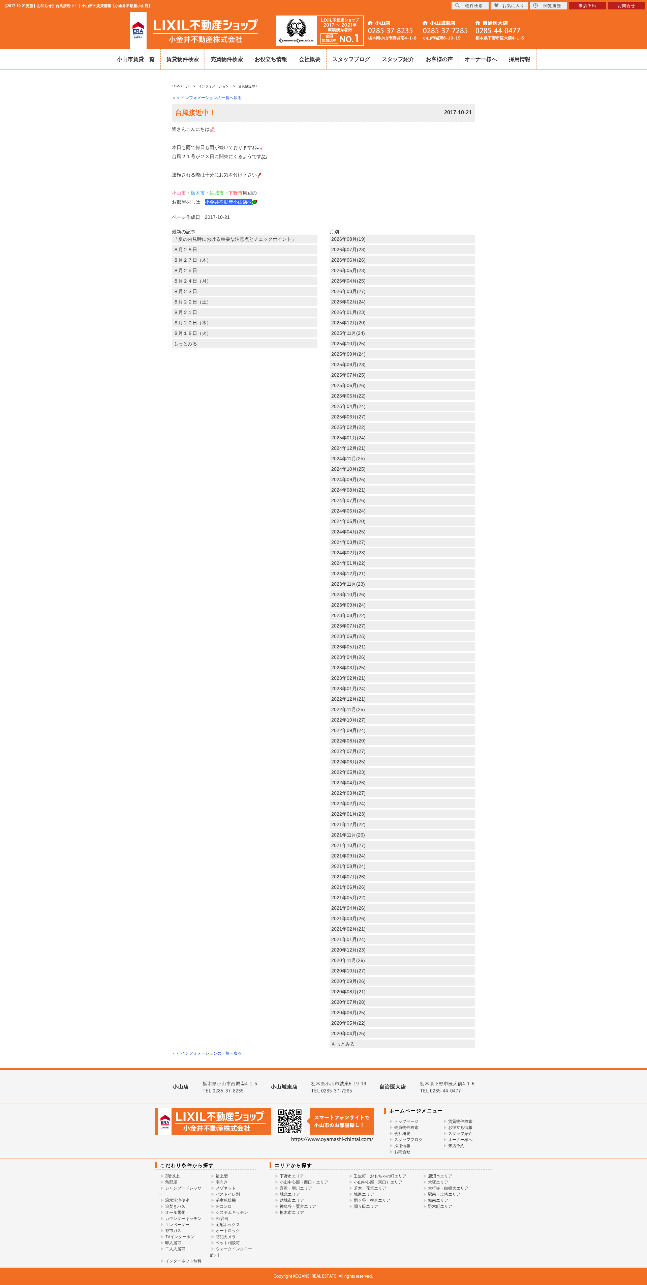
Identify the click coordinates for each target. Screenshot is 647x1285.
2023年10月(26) (348, 594)
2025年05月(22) (348, 396)
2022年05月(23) (348, 772)
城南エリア (438, 1200)
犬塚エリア (438, 1182)
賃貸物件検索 (182, 59)
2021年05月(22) (348, 897)
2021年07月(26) (348, 876)
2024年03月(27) (348, 542)
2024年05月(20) (348, 521)
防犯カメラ (226, 1236)
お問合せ (402, 1151)
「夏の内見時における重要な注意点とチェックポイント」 (235, 239)
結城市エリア (292, 1200)
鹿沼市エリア (440, 1176)
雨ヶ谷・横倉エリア (372, 1200)
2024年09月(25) (348, 479)
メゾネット (226, 1188)
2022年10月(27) (348, 720)
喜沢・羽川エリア (296, 1188)
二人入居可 (175, 1249)
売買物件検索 (227, 59)
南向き (222, 1182)
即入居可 (173, 1242)
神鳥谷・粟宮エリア (298, 1206)
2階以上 (172, 1176)
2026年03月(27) (348, 291)
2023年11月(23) (348, 584)
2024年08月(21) (348, 490)
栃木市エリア (292, 1212)
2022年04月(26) (348, 782)
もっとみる (185, 343)
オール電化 (175, 1212)
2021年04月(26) (348, 908)
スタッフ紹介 (398, 59)
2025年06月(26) (348, 385)
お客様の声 (439, 59)
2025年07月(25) (348, 375)
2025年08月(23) (348, 364)
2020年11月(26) (348, 960)
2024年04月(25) (348, 531)
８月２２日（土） (192, 301)
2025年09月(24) (348, 354)
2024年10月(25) (348, 469)
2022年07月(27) (348, 751)
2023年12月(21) (348, 573)
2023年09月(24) (348, 605)
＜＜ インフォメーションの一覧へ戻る (207, 97)
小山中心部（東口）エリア (378, 1182)
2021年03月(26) (348, 918)
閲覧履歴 (552, 5)
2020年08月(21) (348, 991)
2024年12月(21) (348, 448)
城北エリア (290, 1194)
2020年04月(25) (348, 1033)
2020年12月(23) (348, 950)
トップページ (406, 1121)
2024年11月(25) (348, 458)
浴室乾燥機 (226, 1200)
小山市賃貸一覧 (136, 59)
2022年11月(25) (348, 709)
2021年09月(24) (348, 855)
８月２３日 (185, 291)
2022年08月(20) (348, 740)
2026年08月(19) (348, 239)
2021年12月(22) (348, 824)
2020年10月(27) (348, 970)
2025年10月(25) (348, 343)
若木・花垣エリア (370, 1188)
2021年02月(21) (348, 929)
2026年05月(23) (348, 270)
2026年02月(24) (348, 301)
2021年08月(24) (348, 866)
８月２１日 (185, 312)
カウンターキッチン (183, 1218)
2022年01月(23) (348, 814)
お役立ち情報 (271, 59)
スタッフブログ (351, 59)
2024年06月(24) (348, 511)
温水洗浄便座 (177, 1200)
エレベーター (177, 1224)
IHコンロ (224, 1206)
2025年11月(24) (348, 333)
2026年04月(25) (348, 281)
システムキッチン (232, 1212)
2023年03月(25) (348, 667)
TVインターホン (179, 1236)
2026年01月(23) (348, 312)
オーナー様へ (481, 59)
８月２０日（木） (192, 322)
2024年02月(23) (348, 552)
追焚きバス (175, 1206)
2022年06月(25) (348, 761)
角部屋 (171, 1182)
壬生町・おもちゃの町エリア (380, 1176)
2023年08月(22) (348, 615)
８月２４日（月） (192, 281)
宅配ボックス (228, 1224)
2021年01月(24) (348, 939)
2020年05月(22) (348, 1023)
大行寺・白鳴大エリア (448, 1188)
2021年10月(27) (348, 845)
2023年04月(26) (348, 657)
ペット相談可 (228, 1242)
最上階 (222, 1176)
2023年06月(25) (348, 636)
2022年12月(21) (348, 699)
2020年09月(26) (348, 981)
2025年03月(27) (348, 416)
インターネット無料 (183, 1261)
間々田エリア (366, 1206)
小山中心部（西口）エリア (304, 1182)
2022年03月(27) (348, 793)
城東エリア (364, 1194)
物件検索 (474, 5)
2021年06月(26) (348, 887)
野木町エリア (440, 1206)
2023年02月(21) (348, 678)
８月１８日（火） (192, 333)
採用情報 (519, 59)
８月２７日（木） (192, 260)
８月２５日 (185, 270)
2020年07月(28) (348, 1002)
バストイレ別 (228, 1194)
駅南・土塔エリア (444, 1194)
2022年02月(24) (348, 803)
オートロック (228, 1230)
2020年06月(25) (348, 1012)
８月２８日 (185, 249)
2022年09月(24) (348, 730)
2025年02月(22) (348, 427)
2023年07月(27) (348, 626)
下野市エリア (292, 1176)
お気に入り (513, 5)
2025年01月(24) (348, 437)
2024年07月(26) (348, 500)
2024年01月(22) (348, 563)
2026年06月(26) (348, 260)
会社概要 (309, 59)
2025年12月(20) (348, 322)
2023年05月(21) (348, 646)
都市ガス (173, 1230)
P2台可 (222, 1218)
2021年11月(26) (348, 835)
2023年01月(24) (348, 688)
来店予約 (456, 1145)
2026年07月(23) (348, 249)
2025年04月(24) (348, 406)
